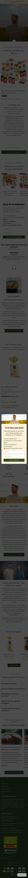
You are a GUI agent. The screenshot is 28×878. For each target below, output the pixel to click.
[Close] (25, 416)
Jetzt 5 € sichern (14, 460)
